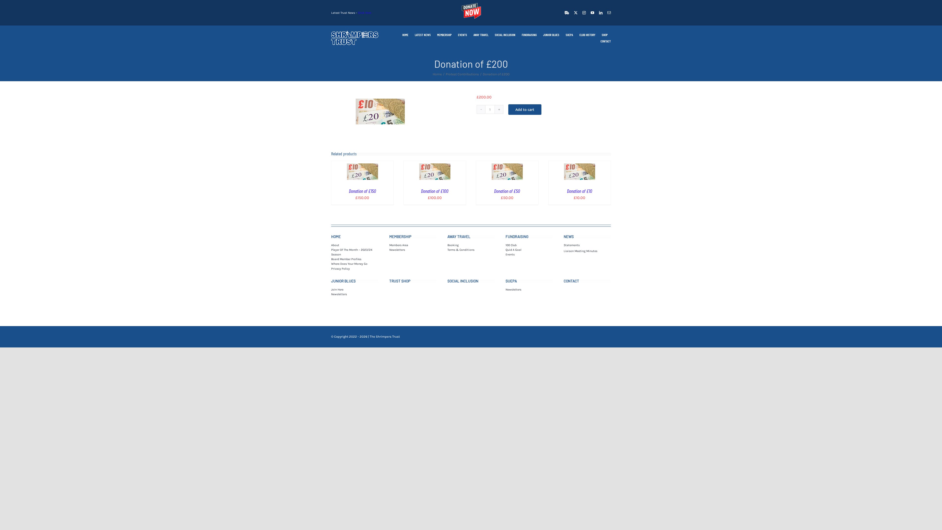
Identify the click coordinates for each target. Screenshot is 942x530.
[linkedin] (600, 12)
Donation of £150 (362, 191)
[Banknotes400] (380, 111)
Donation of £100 (434, 191)
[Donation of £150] (362, 164)
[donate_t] (471, 3)
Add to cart (524, 109)
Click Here (364, 12)
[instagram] (584, 12)
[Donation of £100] (435, 164)
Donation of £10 (579, 191)
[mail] (609, 12)
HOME (336, 236)
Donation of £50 (507, 191)
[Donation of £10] (580, 164)
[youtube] (592, 12)
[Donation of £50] (507, 164)
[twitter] (575, 12)
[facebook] (567, 12)
